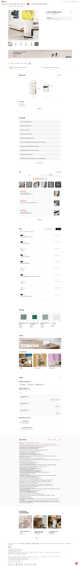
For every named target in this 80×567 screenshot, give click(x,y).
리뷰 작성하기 (57, 172)
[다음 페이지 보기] (49, 301)
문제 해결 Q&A (23, 384)
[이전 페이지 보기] (31, 301)
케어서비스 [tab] (50, 175)
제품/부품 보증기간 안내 (40, 384)
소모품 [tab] (21, 63)
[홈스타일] (28, 4)
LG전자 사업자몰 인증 (61, 503)
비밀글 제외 (26, 231)
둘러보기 (26, 345)
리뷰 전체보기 (39, 219)
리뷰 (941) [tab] (12, 63)
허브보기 (36, 345)
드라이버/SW (31, 384)
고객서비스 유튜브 (10, 521)
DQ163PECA (22, 6)
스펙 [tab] (8, 63)
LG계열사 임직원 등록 (48, 503)
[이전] (69, 57)
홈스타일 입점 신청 (10, 504)
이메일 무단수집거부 (16, 503)
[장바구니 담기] (27, 321)
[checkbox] (19, 231)
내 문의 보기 (21, 231)
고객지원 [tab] (29, 63)
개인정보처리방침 (22, 503)
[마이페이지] (65, 2)
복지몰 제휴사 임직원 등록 (55, 503)
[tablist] (40, 175)
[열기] (29, 388)
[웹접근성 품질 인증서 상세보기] (35, 524)
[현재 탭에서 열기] (40, 54)
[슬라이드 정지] (66, 57)
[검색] (63, 2)
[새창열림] (32, 4)
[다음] (70, 57)
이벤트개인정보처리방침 (28, 503)
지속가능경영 (73, 1)
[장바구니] (67, 2)
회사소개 (70, 1)
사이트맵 (9, 503)
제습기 (18, 6)
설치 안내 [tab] (59, 439)
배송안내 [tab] (49, 439)
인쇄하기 (60, 75)
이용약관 (12, 503)
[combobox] (40, 392)
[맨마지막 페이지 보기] (51, 301)
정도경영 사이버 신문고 (68, 503)
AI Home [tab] (25, 63)
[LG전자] (4, 2)
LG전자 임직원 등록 (42, 503)
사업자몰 (77, 1)
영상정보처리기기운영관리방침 (35, 503)
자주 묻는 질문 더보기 (39, 162)
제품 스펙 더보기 (39, 108)
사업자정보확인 (24, 516)
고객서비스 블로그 (15, 521)
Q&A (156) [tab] (17, 63)
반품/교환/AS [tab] (54, 439)
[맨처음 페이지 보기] (29, 301)
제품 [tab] (29, 175)
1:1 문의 (19, 508)
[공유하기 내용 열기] (71, 12)
